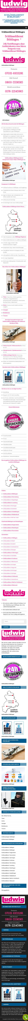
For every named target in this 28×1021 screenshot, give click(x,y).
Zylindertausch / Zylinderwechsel (12, 350)
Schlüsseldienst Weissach (8, 881)
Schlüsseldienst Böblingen (10, 494)
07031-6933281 (14, 73)
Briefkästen (6, 313)
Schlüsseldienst (10, 576)
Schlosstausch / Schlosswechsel (12, 346)
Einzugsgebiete (5, 890)
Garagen (5, 310)
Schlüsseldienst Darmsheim (11, 531)
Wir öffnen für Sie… (7, 816)
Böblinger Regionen (20, 237)
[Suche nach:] (14, 621)
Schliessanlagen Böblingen (8, 837)
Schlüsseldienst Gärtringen (10, 553)
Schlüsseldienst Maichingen (11, 528)
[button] (26, 27)
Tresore (5, 316)
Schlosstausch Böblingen (8, 839)
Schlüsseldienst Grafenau (10, 558)
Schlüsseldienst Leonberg (10, 503)
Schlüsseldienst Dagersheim (11, 525)
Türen (4, 297)
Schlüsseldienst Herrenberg (11, 497)
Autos (4, 305)
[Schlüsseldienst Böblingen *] (14, 11)
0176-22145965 (14, 925)
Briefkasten (5, 826)
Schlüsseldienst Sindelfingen (11, 512)
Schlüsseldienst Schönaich (8, 870)
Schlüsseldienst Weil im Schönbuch (12, 582)
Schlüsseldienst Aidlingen (10, 538)
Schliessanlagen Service (9, 355)
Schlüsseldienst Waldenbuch (11, 514)
